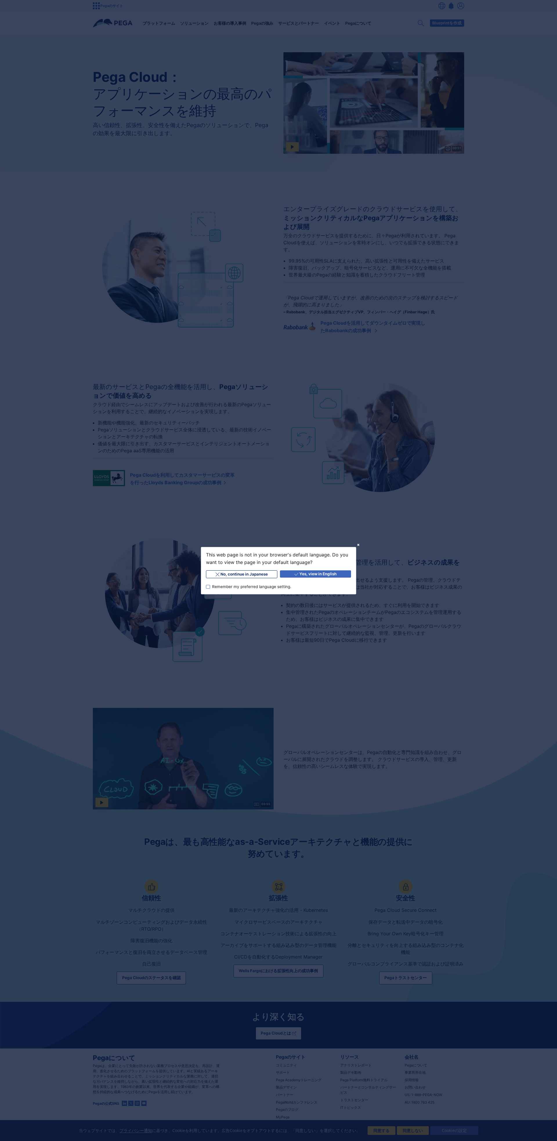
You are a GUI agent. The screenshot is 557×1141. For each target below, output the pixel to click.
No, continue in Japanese (244, 574)
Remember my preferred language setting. (251, 586)
